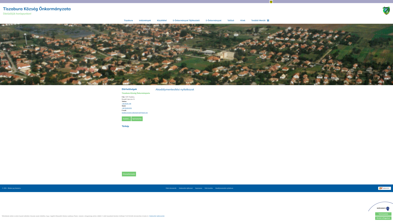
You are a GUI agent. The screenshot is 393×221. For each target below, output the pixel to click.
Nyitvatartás (137, 122)
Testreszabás (383, 214)
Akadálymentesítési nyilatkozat (224, 194)
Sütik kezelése (209, 194)
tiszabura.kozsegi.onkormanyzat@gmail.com (135, 116)
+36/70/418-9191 (127, 112)
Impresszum (198, 194)
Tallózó (231, 20)
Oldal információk (171, 194)
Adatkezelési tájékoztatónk (156, 216)
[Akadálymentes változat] (270, 1)
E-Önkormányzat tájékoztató (186, 20)
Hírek (242, 20)
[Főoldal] (386, 11)
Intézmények (145, 20)
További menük (258, 20)
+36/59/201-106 (126, 107)
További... (126, 122)
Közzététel (162, 20)
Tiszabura (128, 20)
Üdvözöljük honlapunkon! (37, 10)
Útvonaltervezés (129, 178)
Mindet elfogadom (383, 218)
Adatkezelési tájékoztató (186, 194)
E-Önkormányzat (213, 20)
